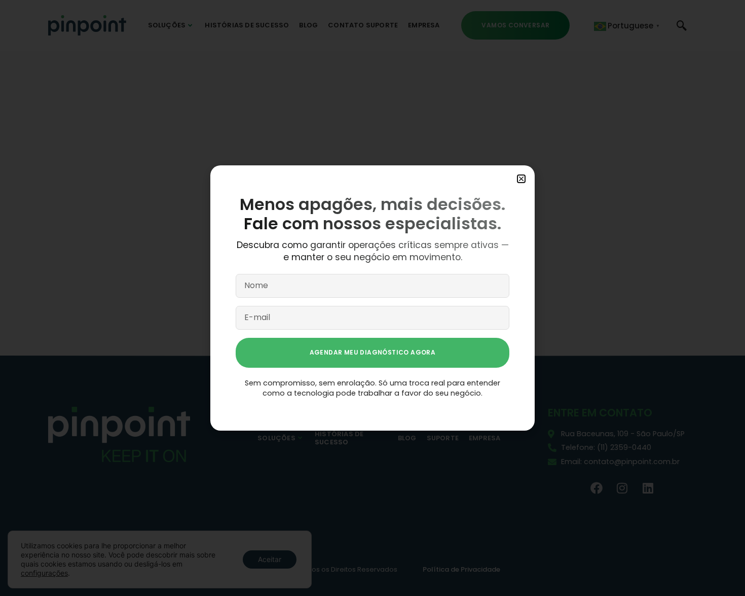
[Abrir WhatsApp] (719, 570)
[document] (372, 298)
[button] (521, 179)
